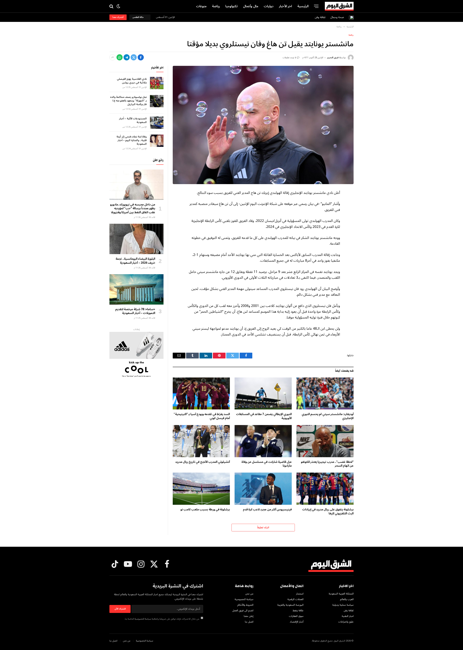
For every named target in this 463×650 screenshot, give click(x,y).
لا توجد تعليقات (289, 57)
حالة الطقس (138, 17)
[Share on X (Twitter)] (134, 57)
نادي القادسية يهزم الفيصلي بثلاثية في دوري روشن (132, 80)
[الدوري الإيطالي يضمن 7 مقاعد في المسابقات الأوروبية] (263, 393)
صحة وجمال (337, 17)
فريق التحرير (333, 57)
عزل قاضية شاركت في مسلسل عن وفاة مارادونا (266, 464)
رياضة (216, 6)
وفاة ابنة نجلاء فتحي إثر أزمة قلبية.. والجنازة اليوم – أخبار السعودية (131, 140)
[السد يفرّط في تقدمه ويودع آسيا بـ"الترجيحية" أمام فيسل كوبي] (201, 393)
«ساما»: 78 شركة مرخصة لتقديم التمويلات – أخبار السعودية (135, 311)
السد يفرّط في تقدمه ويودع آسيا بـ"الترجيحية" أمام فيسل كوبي (202, 416)
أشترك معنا (118, 17)
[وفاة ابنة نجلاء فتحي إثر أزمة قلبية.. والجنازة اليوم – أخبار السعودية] (156, 141)
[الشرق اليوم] (339, 6)
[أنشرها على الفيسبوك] (141, 57)
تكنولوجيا (231, 6)
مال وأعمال (250, 6)
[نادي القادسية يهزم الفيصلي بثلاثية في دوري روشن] (156, 83)
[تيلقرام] (127, 57)
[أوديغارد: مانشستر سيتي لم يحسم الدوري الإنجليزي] (325, 393)
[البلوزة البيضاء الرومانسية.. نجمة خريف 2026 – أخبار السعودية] (136, 239)
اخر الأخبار (285, 6)
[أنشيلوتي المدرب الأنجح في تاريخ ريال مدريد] (201, 441)
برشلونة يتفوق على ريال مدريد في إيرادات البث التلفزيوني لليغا (328, 512)
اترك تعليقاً (263, 527)
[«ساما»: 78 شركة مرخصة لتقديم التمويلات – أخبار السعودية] (136, 289)
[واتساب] (119, 57)
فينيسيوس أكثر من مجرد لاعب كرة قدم (267, 510)
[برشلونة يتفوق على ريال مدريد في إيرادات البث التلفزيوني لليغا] (325, 489)
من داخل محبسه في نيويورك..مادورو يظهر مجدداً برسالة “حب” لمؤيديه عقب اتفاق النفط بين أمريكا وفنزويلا (132, 208)
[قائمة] (316, 6)
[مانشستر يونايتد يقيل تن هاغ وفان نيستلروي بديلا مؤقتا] (263, 125)
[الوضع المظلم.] (118, 6)
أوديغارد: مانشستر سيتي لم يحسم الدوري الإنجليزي (328, 416)
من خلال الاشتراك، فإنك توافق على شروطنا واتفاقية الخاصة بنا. (162, 619)
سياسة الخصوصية (143, 619)
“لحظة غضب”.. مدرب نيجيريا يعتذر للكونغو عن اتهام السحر (327, 464)
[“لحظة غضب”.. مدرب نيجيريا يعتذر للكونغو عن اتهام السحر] (325, 441)
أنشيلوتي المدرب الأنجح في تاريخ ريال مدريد (202, 462)
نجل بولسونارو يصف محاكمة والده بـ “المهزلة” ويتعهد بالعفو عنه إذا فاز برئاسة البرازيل (128, 100)
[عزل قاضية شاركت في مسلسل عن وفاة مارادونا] (263, 441)
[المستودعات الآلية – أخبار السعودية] (156, 122)
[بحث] (111, 6)
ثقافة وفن (320, 17)
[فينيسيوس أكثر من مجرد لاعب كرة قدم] (263, 489)
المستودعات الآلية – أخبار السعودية (133, 120)
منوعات (201, 6)
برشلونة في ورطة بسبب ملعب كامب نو (205, 510)
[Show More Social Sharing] (112, 57)
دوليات (268, 6)
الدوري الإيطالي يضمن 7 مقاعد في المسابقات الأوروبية (264, 416)
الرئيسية (303, 6)
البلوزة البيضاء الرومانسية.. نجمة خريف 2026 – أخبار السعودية (135, 261)
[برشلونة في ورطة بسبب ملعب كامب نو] (201, 489)
